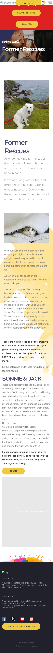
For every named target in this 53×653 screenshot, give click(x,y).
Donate (13, 471)
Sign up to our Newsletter (21, 626)
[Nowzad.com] (8, 2)
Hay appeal (27, 24)
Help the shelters (26, 13)
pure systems (32, 646)
